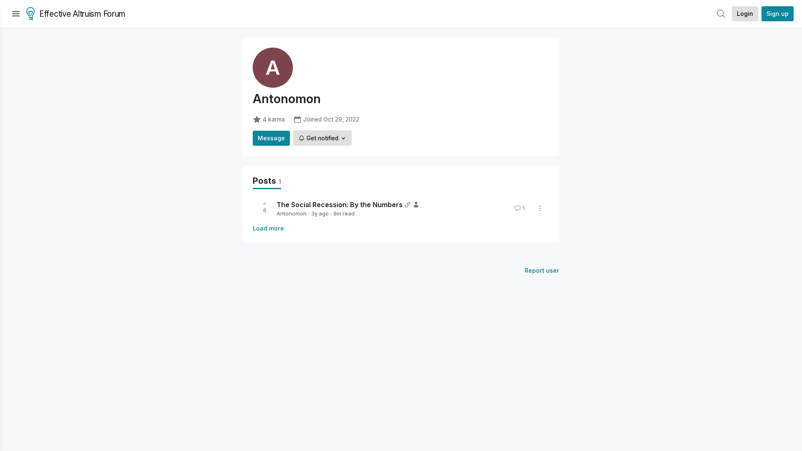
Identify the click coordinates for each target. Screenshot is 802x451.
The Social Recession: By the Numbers (340, 204)
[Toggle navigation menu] (15, 13)
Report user (542, 270)
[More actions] (540, 208)
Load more (268, 228)
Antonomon (292, 213)
